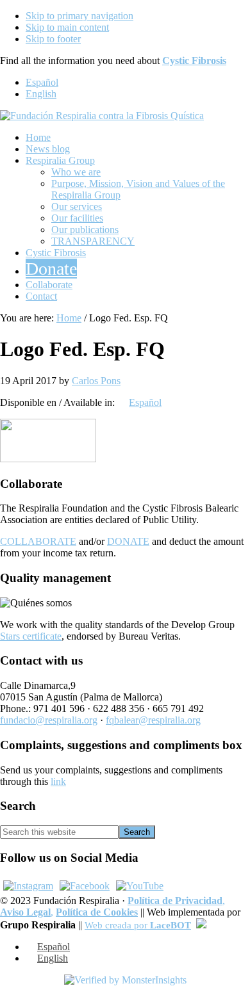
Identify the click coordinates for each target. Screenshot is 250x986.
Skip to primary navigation (79, 15)
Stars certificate (31, 636)
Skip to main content (67, 27)
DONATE (128, 541)
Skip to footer (53, 38)
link (58, 781)
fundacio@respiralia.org (48, 720)
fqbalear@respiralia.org (153, 720)
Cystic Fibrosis (194, 60)
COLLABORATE (38, 541)
